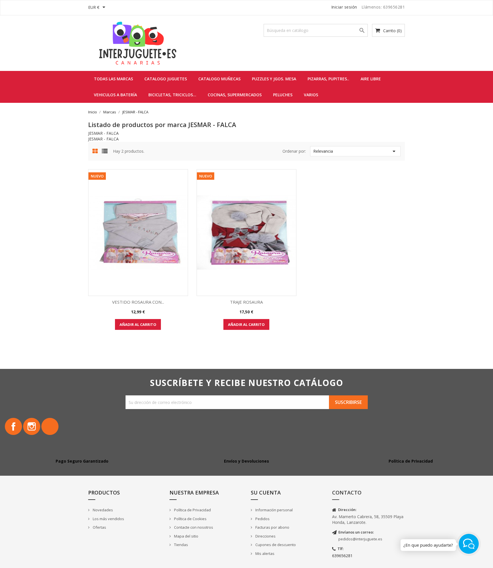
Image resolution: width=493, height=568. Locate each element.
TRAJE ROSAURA (246, 302)
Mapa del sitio (185, 536)
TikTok (49, 426)
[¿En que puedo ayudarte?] (469, 544)
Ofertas (99, 527)
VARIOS (311, 94)
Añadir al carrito (138, 324)
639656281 (342, 555)
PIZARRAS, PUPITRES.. (328, 78)
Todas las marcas (113, 78)
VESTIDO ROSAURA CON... (138, 302)
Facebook (13, 426)
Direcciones (265, 536)
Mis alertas (264, 553)
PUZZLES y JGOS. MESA (274, 78)
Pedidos (262, 518)
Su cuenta (266, 492)
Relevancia (355, 151)
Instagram (31, 426)
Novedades (102, 509)
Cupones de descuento (275, 544)
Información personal (273, 509)
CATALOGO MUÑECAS (219, 78)
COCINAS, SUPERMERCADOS (235, 94)
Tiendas (180, 544)
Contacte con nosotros (193, 527)
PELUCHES (282, 94)
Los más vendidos (108, 518)
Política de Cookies (190, 518)
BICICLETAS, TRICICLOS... (172, 94)
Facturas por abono (271, 527)
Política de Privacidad (192, 509)
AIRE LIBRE (371, 78)
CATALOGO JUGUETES (165, 78)
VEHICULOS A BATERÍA (115, 94)
